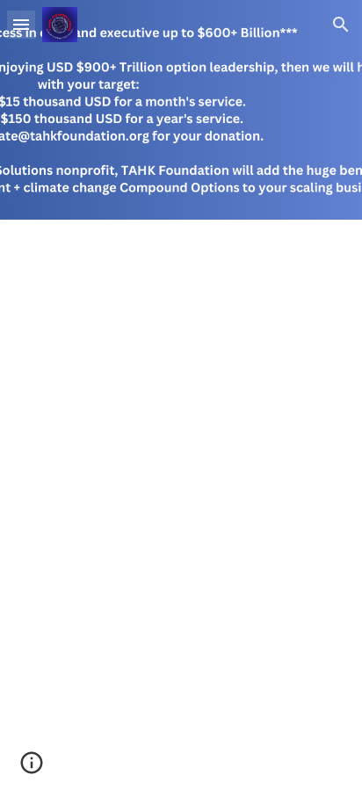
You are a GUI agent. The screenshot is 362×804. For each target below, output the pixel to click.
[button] (21, 24)
